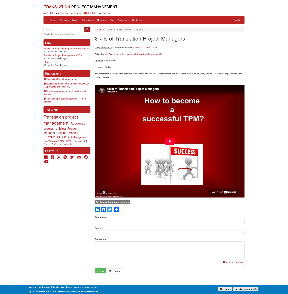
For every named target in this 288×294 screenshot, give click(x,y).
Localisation (67, 144)
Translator (77, 140)
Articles (63, 19)
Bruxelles (50, 137)
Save (101, 270)
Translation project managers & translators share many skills (135, 54)
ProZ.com (56, 144)
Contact (136, 19)
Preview (116, 270)
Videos (100, 29)
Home (53, 19)
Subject (99, 227)
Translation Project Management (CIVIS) (63, 55)
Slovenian (106, 13)
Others (100, 19)
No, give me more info (246, 289)
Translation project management (61, 120)
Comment (100, 239)
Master (73, 132)
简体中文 (91, 13)
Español (77, 13)
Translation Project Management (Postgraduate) (67, 48)
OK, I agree (225, 289)
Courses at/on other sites (57, 141)
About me (122, 19)
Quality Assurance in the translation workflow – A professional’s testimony (66, 85)
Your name (100, 216)
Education (87, 19)
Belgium (62, 132)
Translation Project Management (61, 79)
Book (74, 19)
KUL (85, 140)
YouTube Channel (142, 48)
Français (63, 13)
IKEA (46, 61)
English (49, 13)
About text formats (234, 262)
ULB (60, 137)
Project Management (75, 137)
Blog (112, 19)
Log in (237, 19)
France (47, 144)
